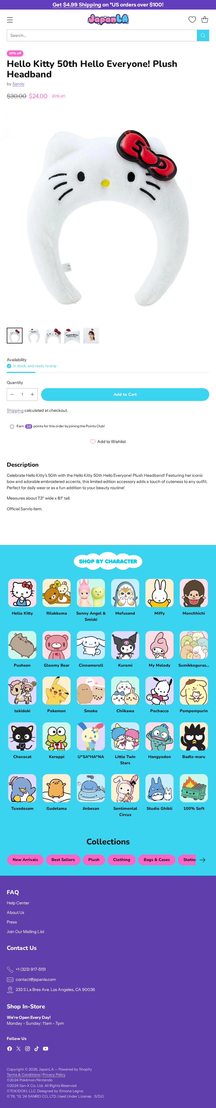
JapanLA (46, 1069)
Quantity (15, 382)
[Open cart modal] (204, 19)
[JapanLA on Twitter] (18, 1049)
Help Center (18, 902)
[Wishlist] (192, 19)
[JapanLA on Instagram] (27, 1049)
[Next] (202, 860)
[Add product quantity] (32, 394)
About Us (15, 912)
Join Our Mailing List (25, 931)
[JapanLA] (108, 19)
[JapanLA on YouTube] (45, 1049)
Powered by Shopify (75, 1069)
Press (12, 922)
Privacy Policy (54, 1075)
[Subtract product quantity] (12, 394)
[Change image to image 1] (14, 335)
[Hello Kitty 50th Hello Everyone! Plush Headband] (108, 215)
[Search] (203, 35)
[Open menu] (9, 19)
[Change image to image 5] (91, 335)
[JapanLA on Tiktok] (36, 1049)
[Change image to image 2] (34, 335)
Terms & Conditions (24, 1075)
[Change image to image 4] (72, 335)
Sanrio (18, 83)
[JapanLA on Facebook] (9, 1049)
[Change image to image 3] (53, 335)
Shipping (15, 410)
